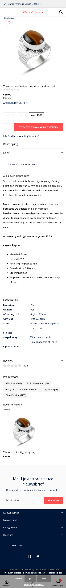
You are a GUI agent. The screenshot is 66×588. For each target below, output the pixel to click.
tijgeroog (51, 389)
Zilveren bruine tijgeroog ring (19, 452)
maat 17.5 (10, 115)
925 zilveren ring (38, 383)
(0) (17, 89)
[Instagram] (29, 556)
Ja (30, 578)
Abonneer (53, 500)
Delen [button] (6, 152)
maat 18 (22, 115)
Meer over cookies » (34, 584)
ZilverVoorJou (15, 395)
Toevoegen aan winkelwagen (38, 127)
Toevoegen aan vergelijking (22, 164)
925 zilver (13, 383)
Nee (44, 578)
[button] (5, 12)
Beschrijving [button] (10, 144)
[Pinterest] (38, 556)
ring (10, 389)
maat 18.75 (36, 115)
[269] (55, 4)
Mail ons (17, 545)
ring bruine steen (30, 389)
